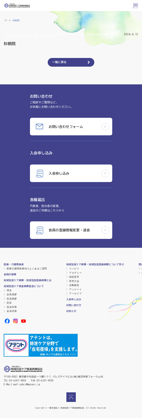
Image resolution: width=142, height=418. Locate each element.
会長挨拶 (12, 294)
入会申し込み (73, 299)
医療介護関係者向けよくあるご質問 (27, 268)
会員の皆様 (10, 274)
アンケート (75, 289)
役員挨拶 (12, 298)
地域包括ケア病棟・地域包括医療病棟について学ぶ (95, 264)
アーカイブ (75, 293)
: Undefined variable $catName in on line (56, 35)
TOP (5, 20)
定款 (9, 302)
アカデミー (75, 273)
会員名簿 (12, 311)
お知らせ (71, 311)
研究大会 (74, 281)
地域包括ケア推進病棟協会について (24, 286)
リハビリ (74, 268)
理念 (9, 290)
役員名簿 (12, 307)
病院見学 (74, 277)
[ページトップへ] (71, 397)
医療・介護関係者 (14, 264)
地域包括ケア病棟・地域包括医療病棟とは (27, 280)
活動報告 (74, 285)
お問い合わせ (73, 305)
